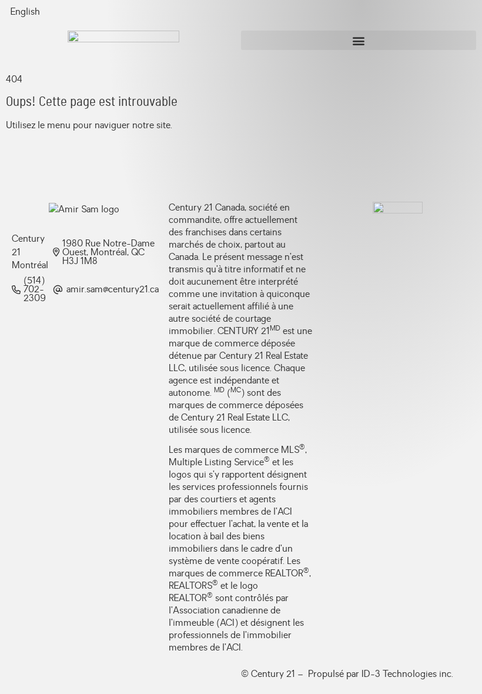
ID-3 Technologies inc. (407, 674)
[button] (358, 40)
